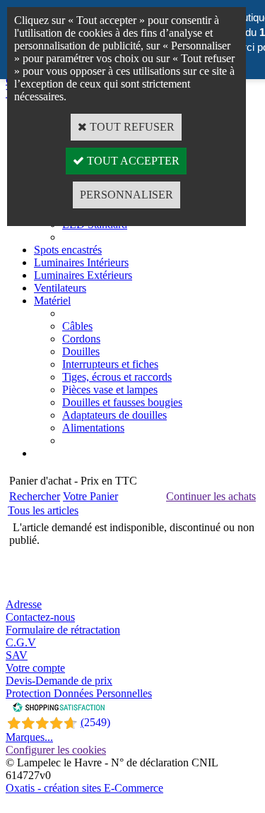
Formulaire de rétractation (63, 630)
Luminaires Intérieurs (81, 262)
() (95, 722)
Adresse (24, 604)
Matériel (52, 301)
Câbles (77, 326)
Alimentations (93, 428)
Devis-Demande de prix (59, 681)
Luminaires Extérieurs (83, 275)
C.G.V (21, 642)
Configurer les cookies (56, 750)
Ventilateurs (60, 288)
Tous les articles (43, 510)
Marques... (29, 737)
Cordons (81, 339)
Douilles (81, 351)
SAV (17, 655)
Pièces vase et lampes (110, 390)
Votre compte (35, 668)
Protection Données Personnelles (79, 693)
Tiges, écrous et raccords (117, 377)
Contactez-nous (40, 617)
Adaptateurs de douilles (114, 415)
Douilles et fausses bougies (122, 402)
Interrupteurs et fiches (110, 364)
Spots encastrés (68, 250)
